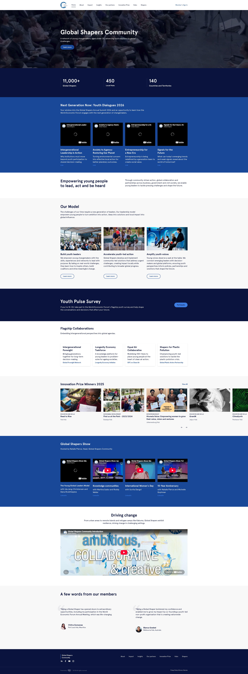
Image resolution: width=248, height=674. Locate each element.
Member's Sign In (182, 5)
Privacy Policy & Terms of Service (179, 670)
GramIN (192, 416)
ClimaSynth (237, 416)
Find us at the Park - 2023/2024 (117, 416)
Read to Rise (65, 416)
